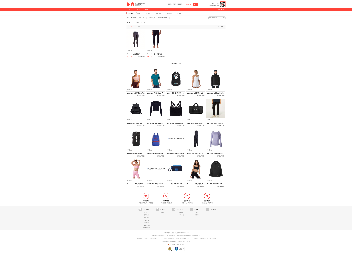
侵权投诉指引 (146, 225)
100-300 (143, 22)
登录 (218, 9)
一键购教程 (188, 4)
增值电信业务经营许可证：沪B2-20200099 (147, 238)
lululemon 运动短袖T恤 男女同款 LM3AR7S (160, 93)
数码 (170, 13)
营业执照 (196, 238)
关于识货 (146, 212)
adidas (180, 4)
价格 (139, 26)
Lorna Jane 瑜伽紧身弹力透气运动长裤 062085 (201, 153)
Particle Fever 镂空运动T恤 (175, 153)
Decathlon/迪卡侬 (162, 17)
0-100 (137, 22)
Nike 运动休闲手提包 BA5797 (196, 123)
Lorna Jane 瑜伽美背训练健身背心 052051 (180, 123)
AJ (174, 4)
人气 (131, 26)
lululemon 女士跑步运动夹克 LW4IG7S (219, 93)
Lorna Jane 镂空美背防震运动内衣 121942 (140, 184)
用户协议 (146, 220)
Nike (169, 4)
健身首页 (133, 17)
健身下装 (141, 17)
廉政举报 (213, 209)
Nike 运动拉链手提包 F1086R (156, 153)
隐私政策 (146, 222)
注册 (222, 9)
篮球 (139, 13)
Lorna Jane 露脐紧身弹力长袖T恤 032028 (160, 123)
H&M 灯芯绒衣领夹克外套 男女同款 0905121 (221, 184)
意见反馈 (146, 217)
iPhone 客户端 (180, 212)
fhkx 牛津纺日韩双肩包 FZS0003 (177, 93)
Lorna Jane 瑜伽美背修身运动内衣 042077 (200, 184)
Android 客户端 (180, 215)
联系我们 (146, 215)
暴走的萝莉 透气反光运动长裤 (156, 184)
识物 (146, 9)
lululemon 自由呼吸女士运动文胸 (137, 93)
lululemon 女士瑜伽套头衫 (215, 153)
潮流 (149, 13)
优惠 (138, 9)
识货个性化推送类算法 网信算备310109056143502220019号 (176, 241)
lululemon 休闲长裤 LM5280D (216, 123)
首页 (130, 9)
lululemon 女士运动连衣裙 (195, 93)
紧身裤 (151, 17)
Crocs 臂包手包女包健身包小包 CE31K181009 (141, 153)
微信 (197, 212)
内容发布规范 (146, 227)
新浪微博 (197, 215)
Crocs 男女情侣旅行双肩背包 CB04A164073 (140, 123)
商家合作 (163, 212)
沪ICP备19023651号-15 (183, 233)
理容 (180, 13)
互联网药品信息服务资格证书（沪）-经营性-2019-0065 (175, 238)
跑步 (160, 13)
